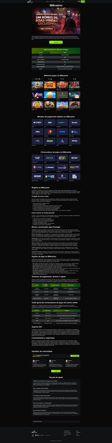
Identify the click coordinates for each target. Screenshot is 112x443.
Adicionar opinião (75, 355)
